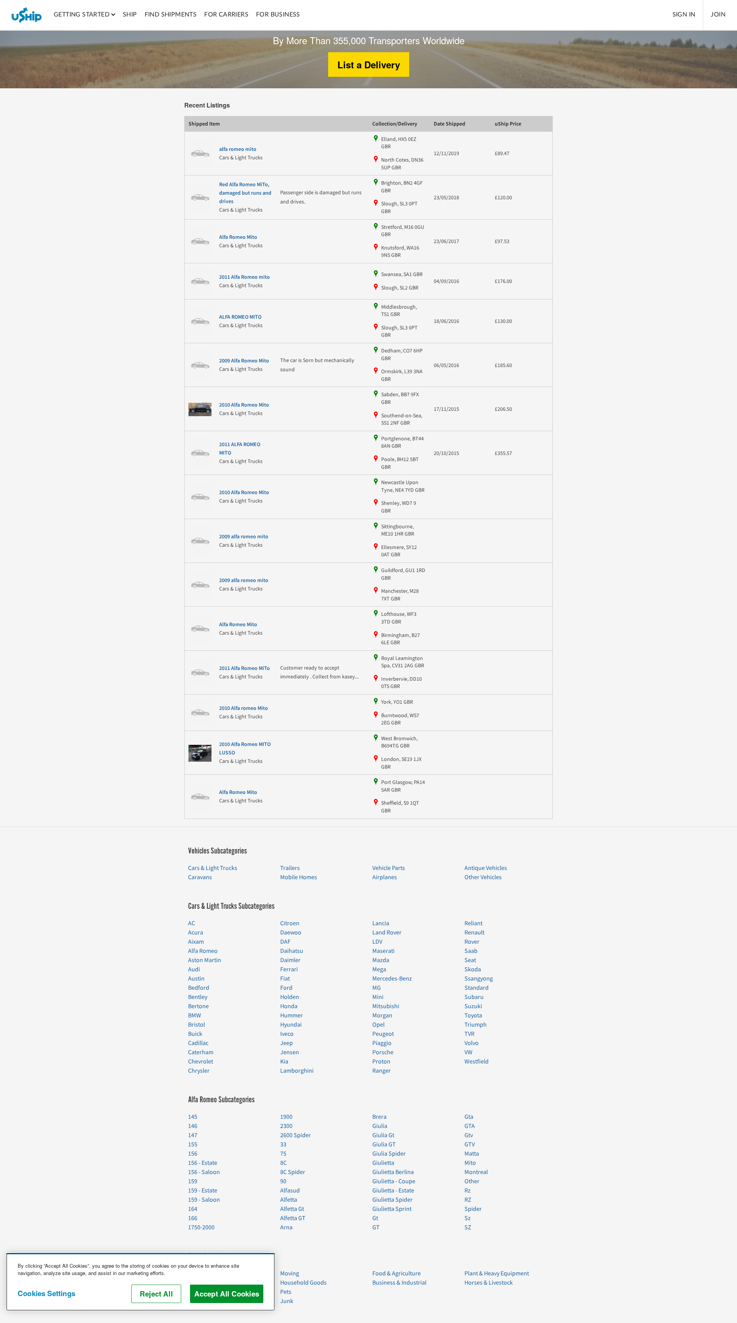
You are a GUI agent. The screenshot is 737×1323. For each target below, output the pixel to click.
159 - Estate (202, 1190)
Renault (474, 932)
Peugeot (383, 1034)
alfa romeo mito (237, 149)
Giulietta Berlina (393, 1172)
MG (376, 988)
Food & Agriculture (396, 1273)
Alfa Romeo (203, 951)
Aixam (196, 942)
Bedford (198, 988)
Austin (196, 978)
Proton (381, 1061)
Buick (195, 1034)
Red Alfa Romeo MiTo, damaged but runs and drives (245, 193)
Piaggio (382, 1043)
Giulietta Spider (392, 1200)
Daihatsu (291, 951)
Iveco (287, 1034)
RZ (467, 1200)
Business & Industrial (399, 1283)
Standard (476, 988)
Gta (468, 1117)
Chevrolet (200, 1061)
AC (191, 923)
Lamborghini (297, 1071)
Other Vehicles (483, 877)
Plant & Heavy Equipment (496, 1273)
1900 (286, 1117)
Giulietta (383, 1163)
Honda (288, 1006)
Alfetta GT (293, 1218)
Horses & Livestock (488, 1283)
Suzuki (473, 1006)
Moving (289, 1273)
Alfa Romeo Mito (238, 237)
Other (471, 1181)
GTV (469, 1144)
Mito (470, 1163)
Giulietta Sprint (391, 1209)
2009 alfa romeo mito (243, 537)
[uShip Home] (27, 15)
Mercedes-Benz (392, 978)
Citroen (289, 923)
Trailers (290, 868)
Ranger (381, 1071)
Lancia (380, 923)
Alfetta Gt (292, 1209)
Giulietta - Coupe (393, 1181)
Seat (470, 960)
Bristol (196, 1025)
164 (192, 1209)
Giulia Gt (383, 1135)
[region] (140, 1282)
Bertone (198, 1006)
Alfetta (288, 1200)
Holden (289, 997)
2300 (286, 1126)
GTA (469, 1126)
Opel (378, 1025)
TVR (469, 1034)
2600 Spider (295, 1135)
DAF (285, 942)
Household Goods (303, 1283)
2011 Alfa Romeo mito (244, 277)
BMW (194, 1015)
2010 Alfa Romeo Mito (244, 405)
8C (283, 1163)
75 (283, 1154)
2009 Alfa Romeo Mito (244, 361)
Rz (467, 1190)
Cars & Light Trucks (212, 868)
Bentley (197, 997)
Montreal (476, 1172)
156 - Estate (202, 1163)
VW (468, 1052)
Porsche (382, 1052)
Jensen (289, 1052)
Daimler (290, 960)
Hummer (291, 1015)
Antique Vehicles (485, 868)
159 (192, 1181)
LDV (377, 942)
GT (376, 1227)
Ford (286, 988)
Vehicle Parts (388, 868)
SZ (467, 1227)
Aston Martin (204, 960)
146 (192, 1126)
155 (192, 1144)
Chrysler (199, 1071)
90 (283, 1181)
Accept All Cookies (226, 1293)
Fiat (285, 978)
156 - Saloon (204, 1172)
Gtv (468, 1135)
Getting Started (81, 15)
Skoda (472, 969)
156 (192, 1154)
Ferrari (289, 969)
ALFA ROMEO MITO (240, 317)
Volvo (471, 1043)
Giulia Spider (389, 1154)
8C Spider (292, 1172)
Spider (473, 1209)
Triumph (475, 1025)
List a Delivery (368, 64)
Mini (377, 997)
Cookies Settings (46, 1293)
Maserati (383, 951)
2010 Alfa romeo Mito (243, 708)
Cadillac (198, 1043)
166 (192, 1218)
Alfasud (290, 1190)
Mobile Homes (298, 877)
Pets (285, 1292)
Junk (286, 1301)
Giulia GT (384, 1144)
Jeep (286, 1043)
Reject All (156, 1293)
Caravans (200, 877)
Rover (471, 942)
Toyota (473, 1015)
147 (192, 1135)
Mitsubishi (385, 1006)
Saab (471, 951)
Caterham (200, 1052)
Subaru (474, 997)
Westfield (476, 1061)
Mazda (380, 960)
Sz (467, 1218)
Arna (286, 1227)
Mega (379, 969)
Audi (194, 969)
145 (192, 1117)
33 (283, 1144)
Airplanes (384, 877)
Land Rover (387, 932)
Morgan (382, 1015)
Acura (195, 932)
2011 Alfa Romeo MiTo (244, 668)
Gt (375, 1218)
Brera (379, 1117)
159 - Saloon (204, 1200)
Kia (284, 1061)
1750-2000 (201, 1227)
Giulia (379, 1126)
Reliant (473, 923)
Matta (471, 1154)
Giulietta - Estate (393, 1190)
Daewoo (290, 932)
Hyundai (291, 1025)
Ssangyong (478, 978)
